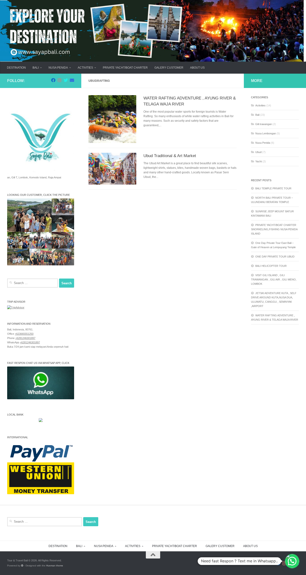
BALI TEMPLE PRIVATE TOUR (273, 188)
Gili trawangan (263, 124)
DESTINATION (16, 67)
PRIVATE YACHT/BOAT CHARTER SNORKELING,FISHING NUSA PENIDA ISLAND (274, 229)
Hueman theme (54, 565)
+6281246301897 (25, 338)
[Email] (72, 80)
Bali (257, 114)
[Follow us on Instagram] (59, 80)
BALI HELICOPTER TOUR (271, 265)
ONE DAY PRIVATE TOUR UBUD (275, 256)
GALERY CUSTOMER (168, 67)
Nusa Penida (262, 142)
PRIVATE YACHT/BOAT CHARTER (125, 67)
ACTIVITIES (85, 67)
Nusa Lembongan (265, 133)
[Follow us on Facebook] (53, 80)
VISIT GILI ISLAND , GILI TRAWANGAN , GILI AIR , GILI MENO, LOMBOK (273, 279)
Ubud (258, 152)
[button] (292, 561)
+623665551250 (24, 333)
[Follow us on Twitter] (66, 80)
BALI (36, 67)
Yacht (258, 161)
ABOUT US (197, 67)
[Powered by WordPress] (22, 565)
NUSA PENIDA (58, 67)
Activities (260, 105)
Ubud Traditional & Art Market (169, 155)
